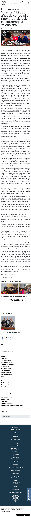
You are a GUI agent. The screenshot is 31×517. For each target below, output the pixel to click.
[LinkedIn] (11, 338)
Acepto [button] (27, 514)
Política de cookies (5, 511)
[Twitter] (7, 338)
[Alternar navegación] (28, 2)
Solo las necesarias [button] (20, 514)
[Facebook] (3, 338)
